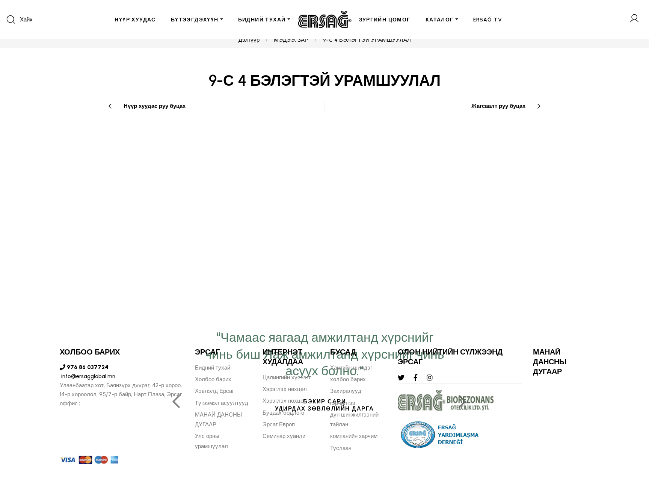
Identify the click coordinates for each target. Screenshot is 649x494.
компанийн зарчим (353, 436)
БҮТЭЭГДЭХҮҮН (195, 20)
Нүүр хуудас (135, 20)
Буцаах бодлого (283, 412)
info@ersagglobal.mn (87, 376)
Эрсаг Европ (279, 424)
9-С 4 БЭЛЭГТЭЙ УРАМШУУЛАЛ (367, 39)
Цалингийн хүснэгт (287, 377)
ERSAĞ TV (488, 20)
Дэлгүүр (249, 39)
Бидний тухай (212, 367)
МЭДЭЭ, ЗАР (291, 39)
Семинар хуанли (284, 436)
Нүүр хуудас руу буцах (155, 106)
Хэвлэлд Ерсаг (214, 391)
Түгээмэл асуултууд (221, 403)
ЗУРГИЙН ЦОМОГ (385, 20)
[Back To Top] (629, 447)
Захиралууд (345, 391)
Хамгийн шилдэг (351, 367)
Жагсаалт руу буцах (498, 106)
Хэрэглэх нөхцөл (285, 389)
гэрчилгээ (342, 403)
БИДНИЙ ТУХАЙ (262, 20)
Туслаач (341, 448)
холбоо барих (348, 379)
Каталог (440, 20)
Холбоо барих (213, 379)
